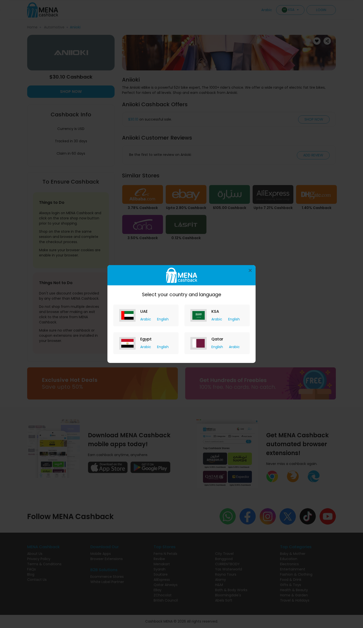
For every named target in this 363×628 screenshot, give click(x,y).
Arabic (146, 319)
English (163, 319)
